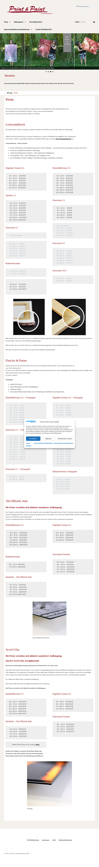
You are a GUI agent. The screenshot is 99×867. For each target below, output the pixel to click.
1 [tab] (46, 71)
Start (10, 93)
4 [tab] (52, 71)
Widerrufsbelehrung (65, 840)
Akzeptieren (33, 439)
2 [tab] (48, 71)
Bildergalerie (18, 22)
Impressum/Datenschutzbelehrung (43, 443)
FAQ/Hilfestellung (33, 840)
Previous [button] (2, 50)
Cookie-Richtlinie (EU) (43, 29)
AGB (54, 840)
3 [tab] (50, 71)
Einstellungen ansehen (65, 439)
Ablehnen (48, 439)
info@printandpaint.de (63, 139)
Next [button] (96, 50)
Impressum (46, 840)
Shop (6, 22)
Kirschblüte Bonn (35, 22)
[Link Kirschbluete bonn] (49, 51)
